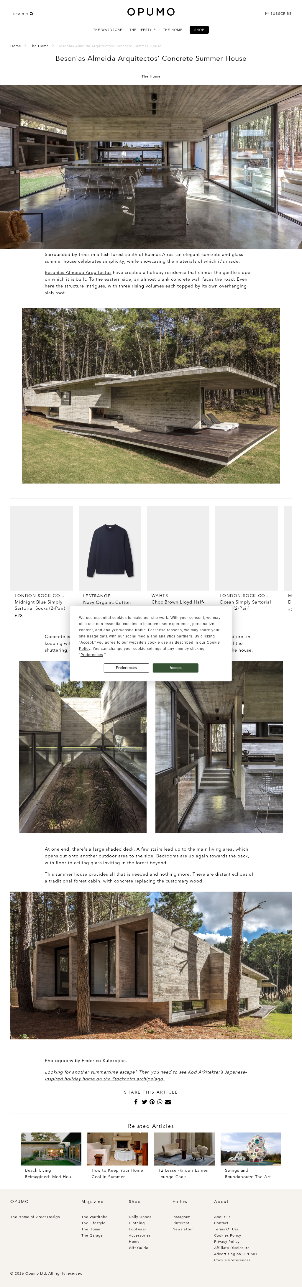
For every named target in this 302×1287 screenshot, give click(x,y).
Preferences (126, 668)
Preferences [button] (92, 655)
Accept (176, 668)
